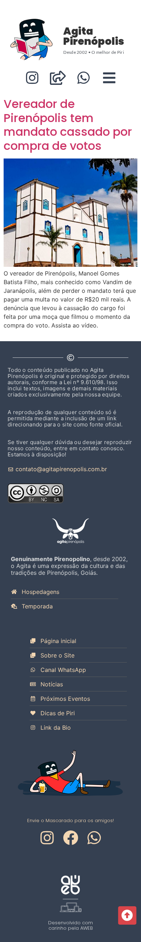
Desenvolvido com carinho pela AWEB (70, 925)
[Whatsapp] (83, 78)
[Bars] (109, 78)
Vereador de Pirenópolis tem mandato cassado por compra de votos (68, 124)
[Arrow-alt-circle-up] (127, 915)
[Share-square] (57, 78)
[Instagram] (32, 78)
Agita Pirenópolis (93, 36)
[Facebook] (70, 837)
